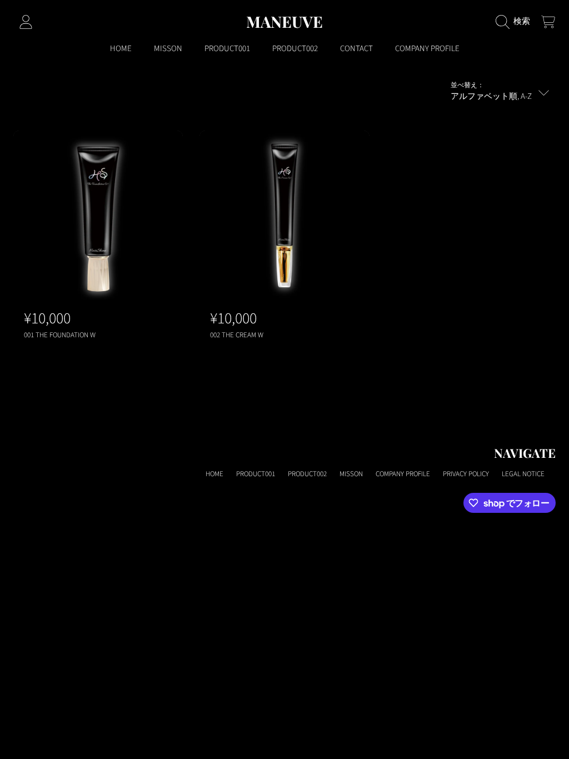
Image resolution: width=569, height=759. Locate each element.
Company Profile (403, 474)
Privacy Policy (466, 474)
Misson (351, 474)
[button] (516, 21)
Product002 (307, 474)
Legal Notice (523, 474)
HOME (214, 474)
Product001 (255, 474)
